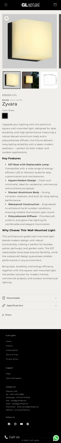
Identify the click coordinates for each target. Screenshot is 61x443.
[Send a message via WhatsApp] (56, 438)
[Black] (5, 115)
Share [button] (8, 315)
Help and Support (13, 378)
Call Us (14, 437)
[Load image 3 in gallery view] (49, 80)
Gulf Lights (34, 440)
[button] (6, 4)
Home (8, 341)
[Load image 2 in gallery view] (30, 80)
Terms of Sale (12, 355)
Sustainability (12, 350)
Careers (9, 346)
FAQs (8, 374)
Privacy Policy (12, 359)
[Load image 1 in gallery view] (11, 80)
